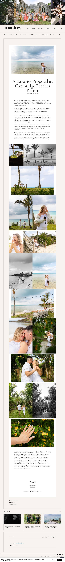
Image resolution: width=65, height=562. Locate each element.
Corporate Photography (43, 34)
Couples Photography (13, 500)
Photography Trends (23, 34)
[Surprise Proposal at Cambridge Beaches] (12, 519)
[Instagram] (55, 555)
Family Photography (33, 34)
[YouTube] (60, 555)
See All (60, 511)
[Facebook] (58, 555)
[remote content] (32, 271)
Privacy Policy (7, 560)
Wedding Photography (13, 34)
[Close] (63, 560)
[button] (59, 34)
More (51, 34)
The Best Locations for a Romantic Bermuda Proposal (51, 526)
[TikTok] (63, 555)
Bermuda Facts (12, 502)
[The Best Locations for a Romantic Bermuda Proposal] (52, 519)
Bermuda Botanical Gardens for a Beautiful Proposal (32, 526)
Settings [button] (48, 559)
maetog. (12, 27)
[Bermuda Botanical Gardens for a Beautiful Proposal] (32, 519)
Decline (53, 559)
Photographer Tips (12, 504)
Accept (59, 559)
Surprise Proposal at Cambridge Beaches (12, 526)
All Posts (5, 34)
